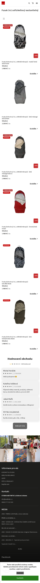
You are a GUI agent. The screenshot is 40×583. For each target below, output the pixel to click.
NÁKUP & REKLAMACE (8, 475)
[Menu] (37, 3)
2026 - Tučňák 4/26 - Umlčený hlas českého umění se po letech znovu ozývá (18, 523)
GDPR (3, 478)
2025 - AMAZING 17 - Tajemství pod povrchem (15, 540)
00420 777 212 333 (7, 502)
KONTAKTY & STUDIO (8, 472)
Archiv (20, 549)
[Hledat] (29, 3)
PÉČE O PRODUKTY (7, 481)
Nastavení (20, 573)
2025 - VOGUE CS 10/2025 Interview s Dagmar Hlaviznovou (19, 532)
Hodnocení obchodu (20, 359)
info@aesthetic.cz (7, 499)
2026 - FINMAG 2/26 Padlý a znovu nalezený (15, 514)
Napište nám (5, 484)
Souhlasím (20, 578)
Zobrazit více (20, 426)
